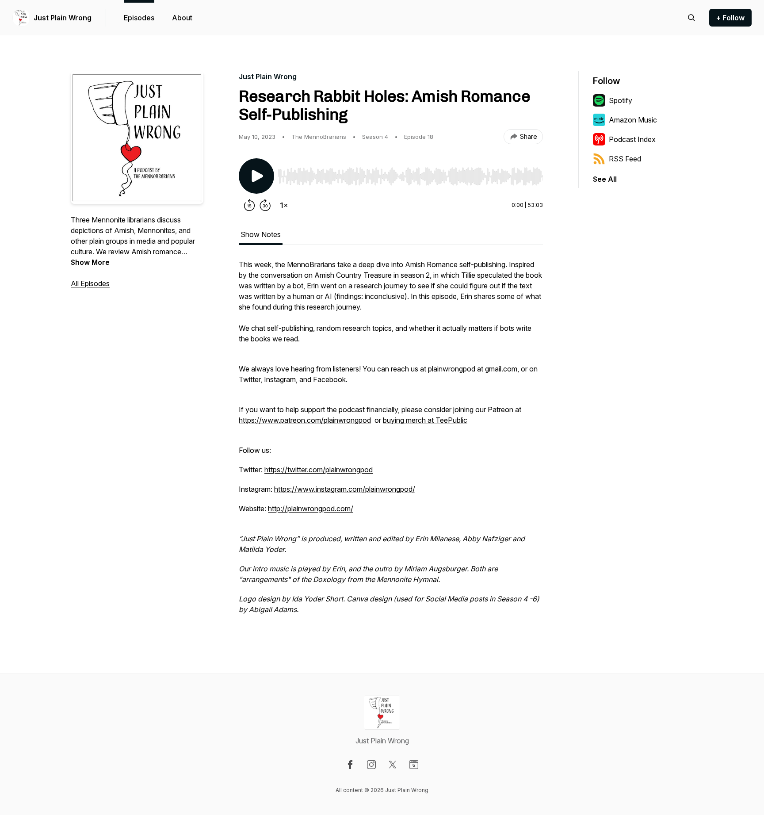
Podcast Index (632, 139)
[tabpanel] (391, 441)
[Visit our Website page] (413, 764)
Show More (90, 262)
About (182, 17)
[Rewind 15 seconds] (249, 205)
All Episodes (90, 283)
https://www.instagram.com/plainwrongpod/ (344, 489)
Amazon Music (633, 119)
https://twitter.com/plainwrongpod (318, 469)
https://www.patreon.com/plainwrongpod (305, 420)
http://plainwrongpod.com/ (310, 508)
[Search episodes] (691, 17)
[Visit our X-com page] (392, 764)
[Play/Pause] (256, 176)
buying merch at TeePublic (425, 420)
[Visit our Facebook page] (350, 764)
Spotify (620, 100)
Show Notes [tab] (261, 234)
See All (605, 179)
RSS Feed (625, 158)
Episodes (139, 17)
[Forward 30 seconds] (265, 205)
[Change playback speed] (284, 205)
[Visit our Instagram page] (371, 764)
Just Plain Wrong (63, 17)
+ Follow (730, 17)
